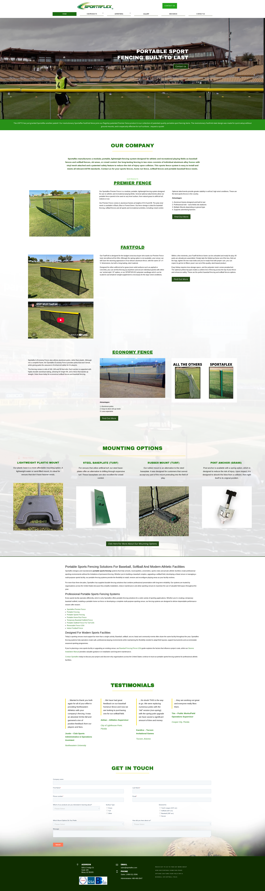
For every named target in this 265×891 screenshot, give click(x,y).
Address (86, 865)
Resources (173, 14)
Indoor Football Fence (75, 628)
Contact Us (200, 14)
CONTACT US (169, 6)
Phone (124, 871)
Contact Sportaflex (72, 657)
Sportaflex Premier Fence (76, 609)
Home (65, 14)
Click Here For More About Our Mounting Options (132, 543)
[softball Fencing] (59, 235)
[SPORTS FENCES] (60, 297)
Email (124, 865)
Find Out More (181, 216)
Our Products (92, 14)
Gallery (146, 14)
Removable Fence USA (75, 625)
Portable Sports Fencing (76, 615)
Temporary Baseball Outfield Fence (80, 620)
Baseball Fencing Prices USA (130, 648)
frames (192, 162)
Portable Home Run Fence (77, 617)
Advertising (119, 14)
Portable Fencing (73, 612)
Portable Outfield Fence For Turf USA (80, 623)
